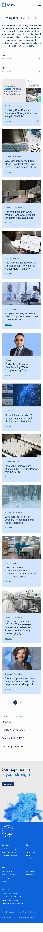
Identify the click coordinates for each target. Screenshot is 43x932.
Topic (4, 55)
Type (3, 68)
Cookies (32, 921)
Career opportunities (13, 755)
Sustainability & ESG (12, 747)
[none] (10, 121)
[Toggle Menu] (39, 5)
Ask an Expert (30, 861)
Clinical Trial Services (8, 861)
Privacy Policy (21, 921)
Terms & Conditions (8, 921)
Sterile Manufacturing (9, 858)
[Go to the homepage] (8, 4)
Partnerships (6, 887)
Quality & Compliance (9, 883)
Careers (4, 890)
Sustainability (30, 883)
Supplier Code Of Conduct (10, 909)
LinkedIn (28, 868)
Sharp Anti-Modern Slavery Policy (12, 906)
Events (28, 865)
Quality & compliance (13, 738)
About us (7, 730)
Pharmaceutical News (33, 887)
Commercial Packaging (9, 865)
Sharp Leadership (7, 880)
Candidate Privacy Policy (10, 902)
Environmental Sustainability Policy (13, 912)
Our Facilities (30, 880)
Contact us (8, 793)
